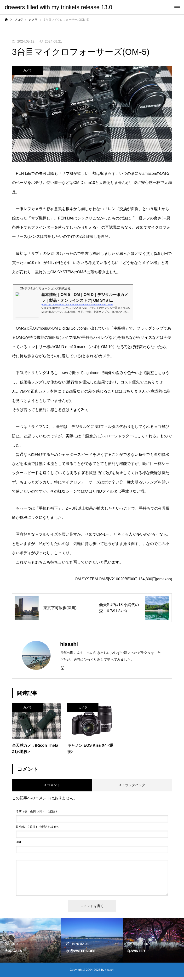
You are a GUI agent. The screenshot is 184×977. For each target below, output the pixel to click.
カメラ (27, 70)
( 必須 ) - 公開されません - (38, 826)
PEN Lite (65, 218)
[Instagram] (62, 667)
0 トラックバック (132, 785)
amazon (164, 579)
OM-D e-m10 (84, 183)
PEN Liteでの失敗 (31, 173)
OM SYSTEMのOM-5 (68, 272)
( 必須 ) (36, 811)
